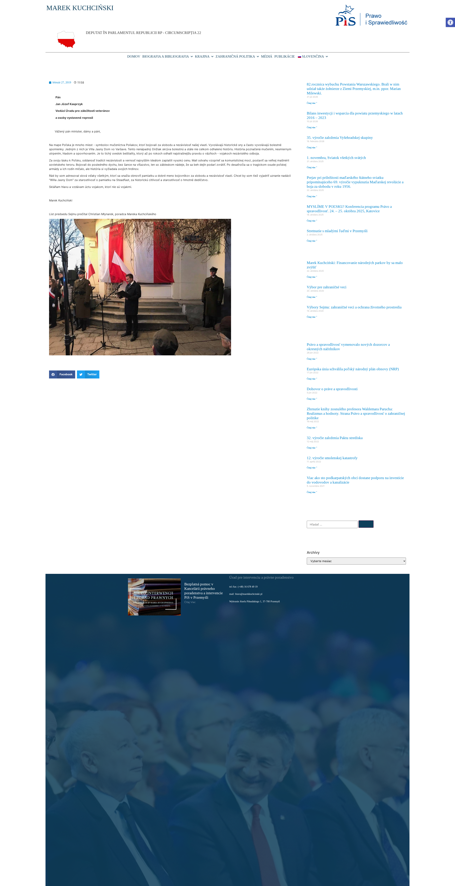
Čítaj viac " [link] (312, 103)
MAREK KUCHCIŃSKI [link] (80, 8)
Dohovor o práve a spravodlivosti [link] (332, 389)
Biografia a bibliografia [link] (165, 56)
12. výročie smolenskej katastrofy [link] (332, 458)
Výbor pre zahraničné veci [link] (326, 287)
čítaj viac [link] (190, 602)
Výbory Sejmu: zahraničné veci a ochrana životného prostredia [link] (354, 307)
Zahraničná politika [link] (235, 56)
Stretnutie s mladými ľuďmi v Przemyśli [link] (337, 231)
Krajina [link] (202, 56)
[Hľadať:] (332, 524)
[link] (450, 22)
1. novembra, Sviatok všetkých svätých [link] (336, 158)
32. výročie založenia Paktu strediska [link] (335, 438)
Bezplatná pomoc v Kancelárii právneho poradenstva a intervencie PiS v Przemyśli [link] (203, 590)
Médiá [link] (266, 56)
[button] (62, 374)
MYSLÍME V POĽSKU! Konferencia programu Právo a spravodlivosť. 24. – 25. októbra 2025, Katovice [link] (349, 208)
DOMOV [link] (133, 56)
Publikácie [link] (284, 56)
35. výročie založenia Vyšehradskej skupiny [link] (340, 137)
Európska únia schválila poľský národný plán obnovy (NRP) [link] (353, 369)
